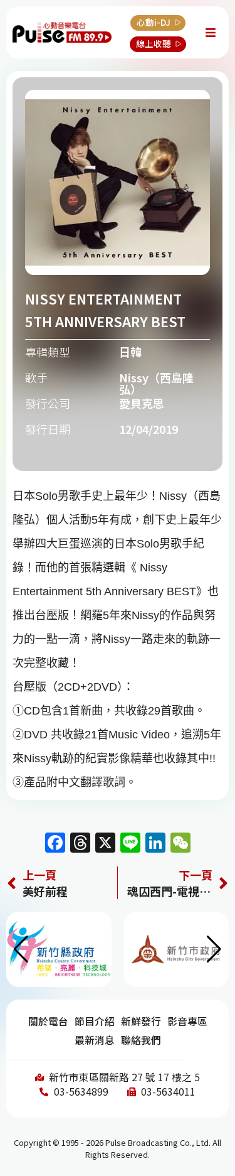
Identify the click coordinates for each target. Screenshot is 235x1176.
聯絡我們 (141, 1040)
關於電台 (48, 1021)
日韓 (130, 351)
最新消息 (95, 1040)
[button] (214, 949)
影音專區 (187, 1021)
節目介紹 (95, 1021)
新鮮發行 (141, 1021)
